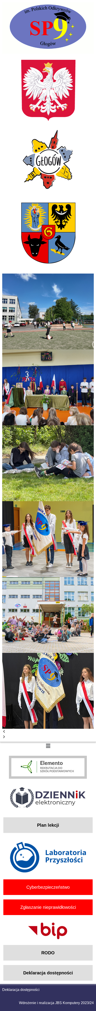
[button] (48, 731)
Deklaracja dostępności (21, 990)
